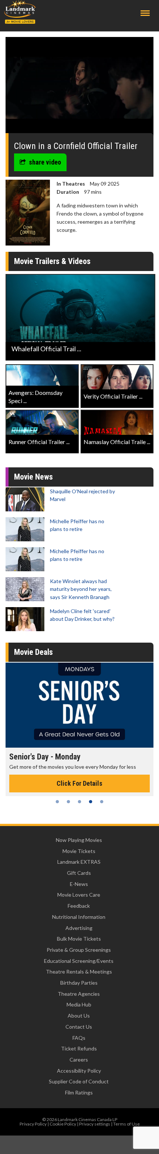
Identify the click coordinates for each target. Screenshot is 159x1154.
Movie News (33, 476)
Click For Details (79, 783)
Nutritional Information (78, 917)
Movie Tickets (78, 851)
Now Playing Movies (79, 840)
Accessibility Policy (79, 1070)
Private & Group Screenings (79, 950)
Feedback (79, 906)
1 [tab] (57, 801)
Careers (79, 1059)
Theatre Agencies (79, 994)
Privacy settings (94, 1124)
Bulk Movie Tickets (79, 938)
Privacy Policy (33, 1124)
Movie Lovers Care (78, 894)
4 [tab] (90, 801)
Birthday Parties (79, 982)
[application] (79, 87)
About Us (79, 1015)
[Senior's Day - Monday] (79, 705)
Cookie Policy (63, 1124)
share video (45, 162)
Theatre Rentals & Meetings (79, 971)
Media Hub (79, 1004)
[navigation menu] (145, 13)
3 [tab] (79, 801)
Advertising (78, 928)
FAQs (78, 1038)
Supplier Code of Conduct (79, 1081)
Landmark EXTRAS (79, 862)
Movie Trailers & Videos (52, 261)
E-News (79, 884)
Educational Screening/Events (79, 961)
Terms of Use (126, 1124)
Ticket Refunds (79, 1048)
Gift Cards (79, 873)
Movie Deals (33, 652)
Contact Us (78, 1026)
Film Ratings (79, 1092)
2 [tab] (68, 801)
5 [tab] (101, 801)
